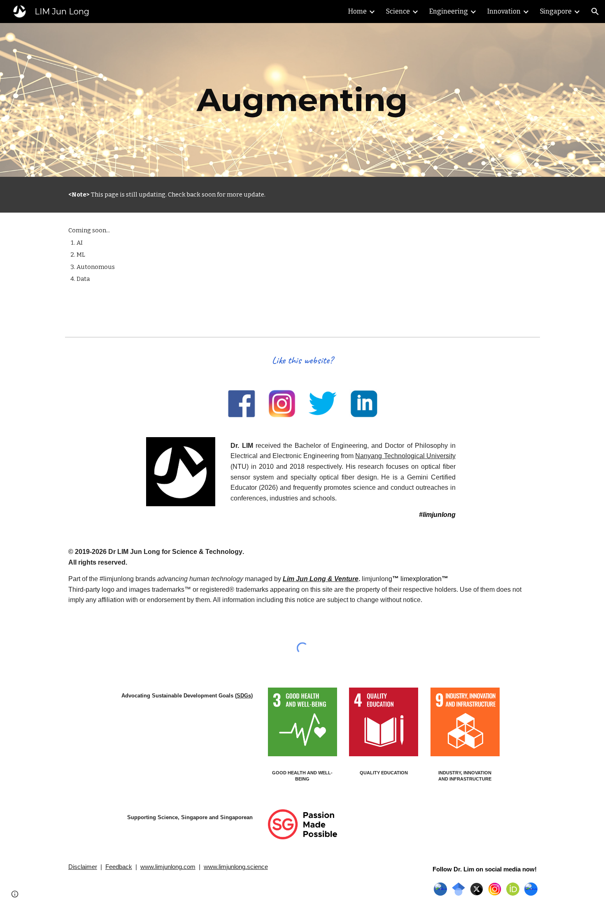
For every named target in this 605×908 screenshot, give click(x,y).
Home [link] (357, 11)
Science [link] (398, 11)
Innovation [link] (504, 11)
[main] (302, 99)
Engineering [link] (448, 11)
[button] (595, 11)
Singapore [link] (556, 11)
